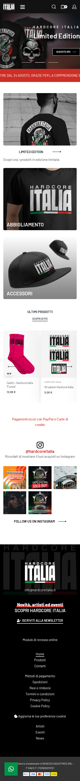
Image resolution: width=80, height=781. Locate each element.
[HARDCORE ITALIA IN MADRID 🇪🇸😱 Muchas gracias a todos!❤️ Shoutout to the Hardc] (14, 502)
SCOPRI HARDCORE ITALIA (40, 607)
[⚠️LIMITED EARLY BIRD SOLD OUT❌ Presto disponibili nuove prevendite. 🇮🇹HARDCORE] (39, 477)
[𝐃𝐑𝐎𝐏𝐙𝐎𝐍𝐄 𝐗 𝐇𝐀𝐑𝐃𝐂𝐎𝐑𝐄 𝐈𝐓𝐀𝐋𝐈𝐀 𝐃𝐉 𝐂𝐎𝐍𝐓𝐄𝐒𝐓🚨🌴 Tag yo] (14, 477)
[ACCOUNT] (74, 6)
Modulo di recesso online (40, 640)
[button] (11, 769)
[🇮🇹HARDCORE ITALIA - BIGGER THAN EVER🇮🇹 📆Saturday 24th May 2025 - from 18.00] (39, 502)
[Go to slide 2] (53, 62)
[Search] (54, 6)
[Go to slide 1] (40, 62)
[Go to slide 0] (26, 62)
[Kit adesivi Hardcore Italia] (59, 354)
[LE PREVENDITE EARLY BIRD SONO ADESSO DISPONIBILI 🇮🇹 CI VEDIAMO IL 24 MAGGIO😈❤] (65, 477)
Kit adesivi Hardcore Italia (58, 387)
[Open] (22, 7)
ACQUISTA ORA (63, 51)
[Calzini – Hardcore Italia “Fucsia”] (21, 354)
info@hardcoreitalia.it (40, 590)
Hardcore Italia (52, 382)
